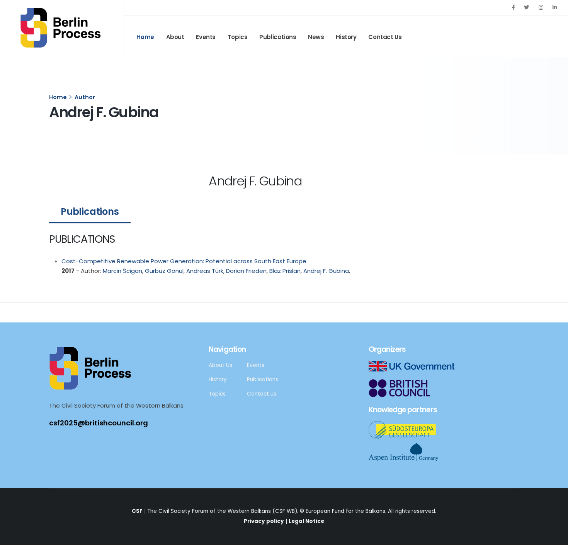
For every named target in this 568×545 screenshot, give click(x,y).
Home (145, 37)
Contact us (261, 394)
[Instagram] (541, 7)
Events (206, 37)
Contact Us (384, 37)
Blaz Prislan (284, 271)
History (346, 37)
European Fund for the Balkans (345, 511)
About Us (220, 365)
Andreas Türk (204, 271)
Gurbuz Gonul (163, 271)
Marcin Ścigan (121, 271)
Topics (238, 37)
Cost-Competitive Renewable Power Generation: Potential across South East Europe (183, 261)
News (316, 37)
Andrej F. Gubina (325, 271)
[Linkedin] (555, 7)
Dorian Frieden (245, 271)
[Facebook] (513, 7)
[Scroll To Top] (554, 536)
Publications (277, 37)
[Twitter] (526, 7)
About (175, 37)
